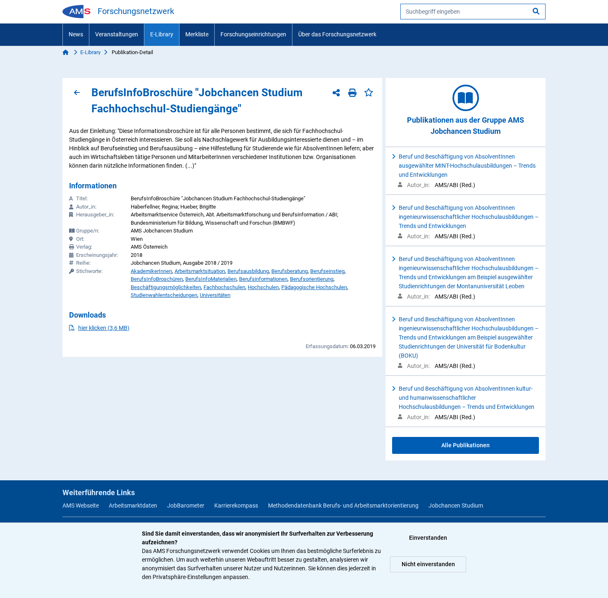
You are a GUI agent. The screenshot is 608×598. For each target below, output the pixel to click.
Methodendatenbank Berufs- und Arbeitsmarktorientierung (343, 505)
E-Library (161, 34)
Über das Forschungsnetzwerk (337, 34)
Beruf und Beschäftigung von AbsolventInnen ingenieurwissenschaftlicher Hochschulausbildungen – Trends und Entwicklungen (469, 216)
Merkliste (196, 34)
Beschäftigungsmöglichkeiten (166, 287)
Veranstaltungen (116, 34)
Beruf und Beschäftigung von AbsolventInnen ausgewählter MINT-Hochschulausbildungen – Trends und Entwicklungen (467, 165)
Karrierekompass (236, 505)
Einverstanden (428, 537)
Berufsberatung (289, 271)
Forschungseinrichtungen (253, 34)
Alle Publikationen (465, 445)
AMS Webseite (80, 505)
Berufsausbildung (248, 271)
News (76, 34)
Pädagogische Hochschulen (314, 287)
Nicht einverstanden (428, 564)
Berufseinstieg (327, 271)
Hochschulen (263, 287)
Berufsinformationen (263, 279)
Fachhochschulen (224, 287)
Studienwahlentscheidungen (164, 295)
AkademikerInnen (151, 271)
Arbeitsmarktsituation (200, 271)
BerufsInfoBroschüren (157, 279)
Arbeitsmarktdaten (133, 505)
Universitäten (215, 295)
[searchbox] (473, 11)
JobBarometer (185, 505)
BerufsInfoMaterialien (211, 279)
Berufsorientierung (311, 279)
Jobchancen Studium (455, 505)
